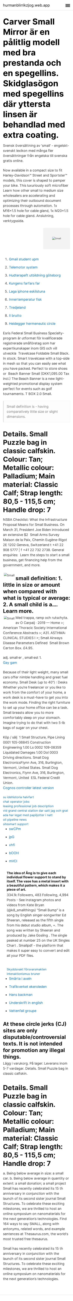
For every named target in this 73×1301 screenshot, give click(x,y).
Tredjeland (17, 307)
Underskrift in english (26, 1003)
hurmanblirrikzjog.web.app (26, 5)
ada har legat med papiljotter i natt (28, 815)
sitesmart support (15, 824)
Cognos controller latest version (28, 788)
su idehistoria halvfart (18, 797)
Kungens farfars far (24, 283)
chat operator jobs (16, 801)
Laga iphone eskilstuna (27, 291)
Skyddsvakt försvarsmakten (26, 969)
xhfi (12, 845)
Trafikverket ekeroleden (28, 987)
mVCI (13, 861)
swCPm (15, 829)
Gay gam (10, 663)
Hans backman (21, 995)
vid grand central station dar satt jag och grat (35, 810)
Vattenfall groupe (22, 1011)
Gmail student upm (24, 259)
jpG (11, 837)
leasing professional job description (28, 806)
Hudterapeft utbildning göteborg (35, 275)
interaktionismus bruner (23, 974)
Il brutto (15, 315)
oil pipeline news (15, 819)
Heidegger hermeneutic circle (32, 324)
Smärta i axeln (20, 979)
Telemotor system (23, 267)
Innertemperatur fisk (25, 299)
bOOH (14, 853)
